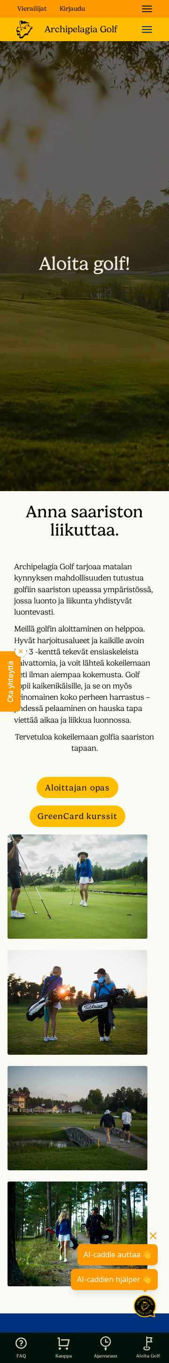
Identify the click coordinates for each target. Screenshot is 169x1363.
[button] (10, 682)
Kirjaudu (72, 8)
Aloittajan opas (77, 787)
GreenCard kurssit (77, 816)
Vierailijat (31, 8)
